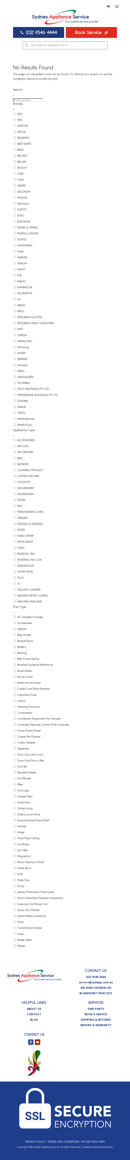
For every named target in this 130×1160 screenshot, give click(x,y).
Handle (21, 826)
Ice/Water (22, 844)
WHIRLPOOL (24, 424)
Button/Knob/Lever (28, 682)
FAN (19, 505)
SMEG (20, 371)
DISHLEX (21, 197)
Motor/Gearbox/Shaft (30, 862)
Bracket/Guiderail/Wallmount (34, 664)
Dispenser (22, 748)
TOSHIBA (22, 401)
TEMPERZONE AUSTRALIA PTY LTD (37, 395)
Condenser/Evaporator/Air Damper (38, 718)
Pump (20, 886)
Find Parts (96, 1009)
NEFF (19, 329)
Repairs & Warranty (95, 1025)
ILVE (19, 275)
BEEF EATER (23, 143)
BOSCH (21, 167)
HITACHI (21, 263)
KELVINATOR (24, 293)
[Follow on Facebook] (31, 1042)
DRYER (20, 500)
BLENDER (22, 464)
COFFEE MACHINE (27, 476)
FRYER (20, 529)
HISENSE (21, 257)
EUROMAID (23, 221)
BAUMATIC (23, 137)
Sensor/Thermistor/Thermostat (35, 892)
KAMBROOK (24, 287)
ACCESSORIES (25, 440)
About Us (34, 1009)
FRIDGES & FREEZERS (29, 524)
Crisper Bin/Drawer (28, 736)
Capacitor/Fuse (26, 694)
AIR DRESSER (24, 452)
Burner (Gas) (24, 676)
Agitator (21, 628)
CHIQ (20, 179)
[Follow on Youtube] (37, 1042)
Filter (19, 784)
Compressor (24, 712)
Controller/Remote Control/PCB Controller (42, 724)
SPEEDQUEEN (24, 377)
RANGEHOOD (25, 565)
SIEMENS (22, 359)
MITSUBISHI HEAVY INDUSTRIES (35, 323)
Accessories (24, 623)
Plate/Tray (23, 880)
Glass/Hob (23, 802)
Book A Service (96, 1014)
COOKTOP (23, 482)
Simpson (22, 365)
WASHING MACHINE (29, 601)
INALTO (21, 281)
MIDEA (20, 305)
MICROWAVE (24, 541)
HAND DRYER (25, 535)
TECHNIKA (23, 383)
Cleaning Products (28, 706)
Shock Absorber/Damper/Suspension (39, 898)
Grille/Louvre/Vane (28, 814)
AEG (19, 113)
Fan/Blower (23, 778)
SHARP (21, 353)
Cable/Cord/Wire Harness (32, 688)
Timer (20, 921)
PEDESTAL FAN (25, 553)
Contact (34, 1014)
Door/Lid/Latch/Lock (29, 754)
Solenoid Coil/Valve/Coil (31, 904)
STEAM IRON (24, 571)
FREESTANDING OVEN (29, 511)
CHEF (20, 173)
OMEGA (21, 335)
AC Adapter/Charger (29, 617)
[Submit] (26, 45)
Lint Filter (22, 850)
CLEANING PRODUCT (29, 470)
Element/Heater (26, 772)
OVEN (20, 547)
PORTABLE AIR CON (29, 559)
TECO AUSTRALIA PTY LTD (32, 388)
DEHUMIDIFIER (25, 488)
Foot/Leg (22, 790)
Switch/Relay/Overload (31, 916)
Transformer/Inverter (29, 927)
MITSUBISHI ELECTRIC (29, 317)
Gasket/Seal (24, 796)
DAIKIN (20, 185)
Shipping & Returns (96, 1020)
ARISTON (22, 125)
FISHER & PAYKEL (27, 227)
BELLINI (21, 161)
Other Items (23, 868)
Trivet (20, 934)
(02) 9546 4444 (38, 32)
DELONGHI (23, 191)
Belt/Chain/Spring (27, 658)
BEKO (20, 149)
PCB (19, 874)
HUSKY (21, 269)
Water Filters (24, 939)
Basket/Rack (24, 641)
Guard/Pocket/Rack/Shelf (32, 820)
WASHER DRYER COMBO (32, 595)
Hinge (20, 832)
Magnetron (23, 856)
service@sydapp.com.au (96, 982)
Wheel (20, 945)
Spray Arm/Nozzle (27, 910)
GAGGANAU (24, 245)
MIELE (20, 311)
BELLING (21, 155)
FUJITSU (21, 239)
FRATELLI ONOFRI (27, 233)
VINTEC (21, 412)
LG (18, 299)
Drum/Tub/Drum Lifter (30, 760)
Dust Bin (21, 766)
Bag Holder (23, 634)
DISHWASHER (25, 494)
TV (18, 583)
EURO (20, 215)
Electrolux (22, 203)
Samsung (22, 347)
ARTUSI (21, 131)
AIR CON (22, 446)
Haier (20, 251)
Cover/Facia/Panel (28, 730)
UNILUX (21, 406)
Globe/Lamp (24, 808)
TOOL (20, 577)
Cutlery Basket (25, 742)
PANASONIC (24, 341)
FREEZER (21, 518)
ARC (19, 119)
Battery (21, 646)
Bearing (21, 652)
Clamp (21, 700)
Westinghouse (25, 418)
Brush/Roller (24, 670)
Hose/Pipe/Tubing (27, 838)
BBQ (19, 458)
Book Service (91, 32)
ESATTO (21, 209)
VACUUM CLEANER (28, 589)
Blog (34, 1020)
